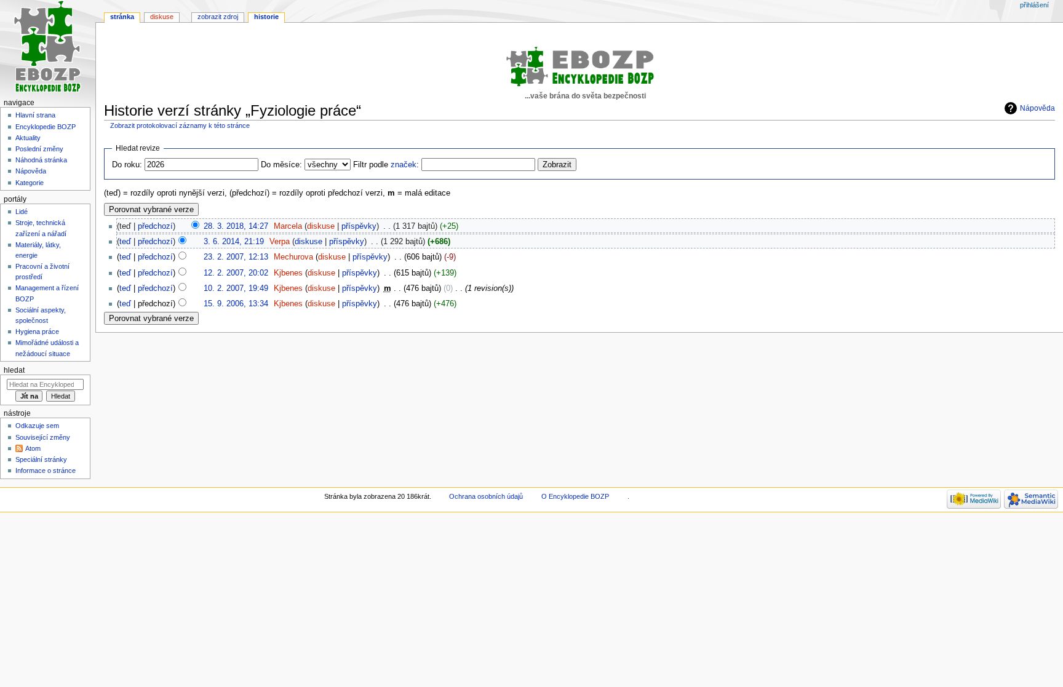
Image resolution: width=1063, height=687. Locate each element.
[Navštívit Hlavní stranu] (47, 47)
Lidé (21, 211)
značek (403, 165)
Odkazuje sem (37, 425)
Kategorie (29, 182)
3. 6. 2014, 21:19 (234, 241)
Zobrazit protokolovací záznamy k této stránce (180, 125)
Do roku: (127, 165)
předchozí (155, 226)
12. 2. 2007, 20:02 (236, 273)
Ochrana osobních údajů (486, 496)
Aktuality (28, 137)
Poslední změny (39, 149)
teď (125, 241)
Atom (33, 448)
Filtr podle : (386, 165)
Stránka (122, 16)
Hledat (14, 370)
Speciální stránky (41, 459)
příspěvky (358, 226)
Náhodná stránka (41, 160)
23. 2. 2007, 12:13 (236, 257)
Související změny (42, 437)
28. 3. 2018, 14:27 (236, 226)
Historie (266, 16)
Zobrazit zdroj (217, 16)
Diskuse (161, 16)
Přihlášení (1034, 5)
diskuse (321, 226)
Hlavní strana (35, 115)
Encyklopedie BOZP (45, 126)
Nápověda (1037, 108)
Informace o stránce (45, 470)
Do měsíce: (281, 165)
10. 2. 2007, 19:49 (236, 288)
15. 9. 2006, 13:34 (236, 304)
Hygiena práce (37, 331)
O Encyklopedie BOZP (575, 496)
